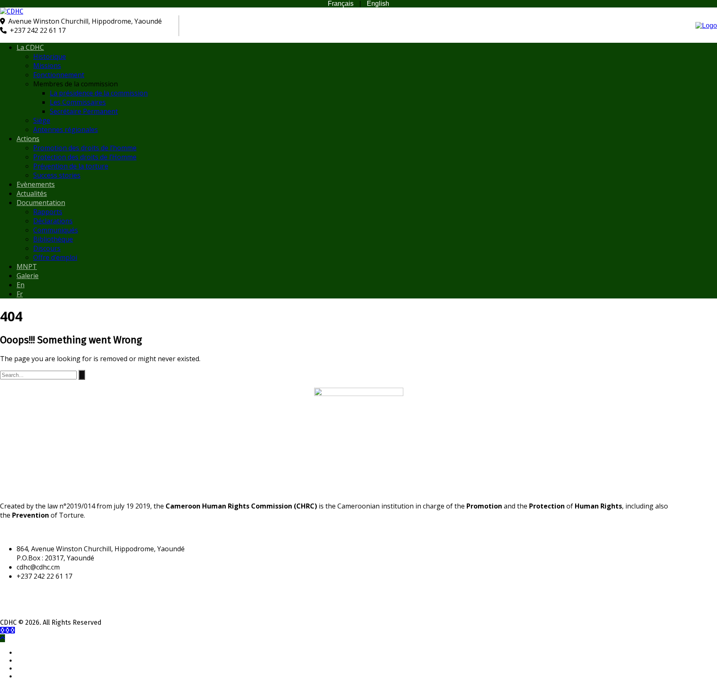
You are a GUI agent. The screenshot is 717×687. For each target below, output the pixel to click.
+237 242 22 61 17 (38, 30)
